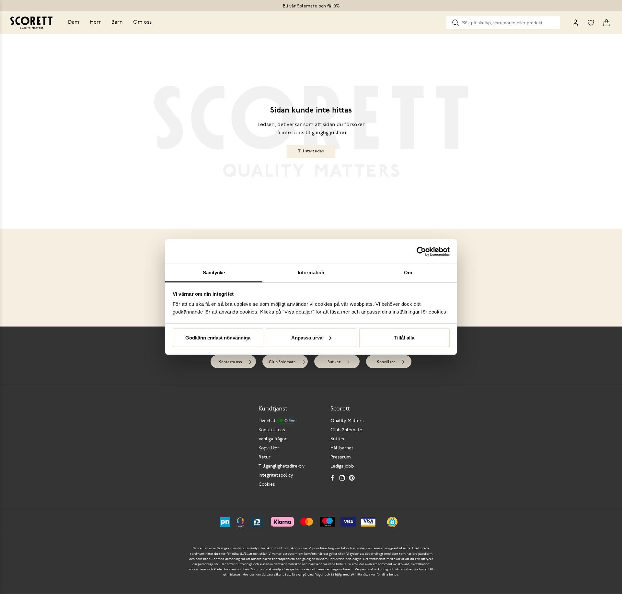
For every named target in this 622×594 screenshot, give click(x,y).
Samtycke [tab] (214, 272)
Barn (117, 22)
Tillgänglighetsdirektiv (282, 466)
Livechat (276, 421)
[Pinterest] (351, 477)
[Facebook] (332, 477)
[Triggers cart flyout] (606, 23)
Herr (95, 22)
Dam (73, 22)
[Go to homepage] (31, 23)
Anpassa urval (307, 337)
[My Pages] (575, 23)
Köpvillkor (386, 362)
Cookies (267, 484)
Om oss (142, 22)
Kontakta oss (230, 362)
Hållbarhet (341, 448)
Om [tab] (408, 272)
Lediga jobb (342, 466)
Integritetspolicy (276, 475)
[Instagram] (342, 477)
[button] (392, 522)
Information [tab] (311, 272)
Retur (265, 457)
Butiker (334, 362)
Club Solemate (282, 362)
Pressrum (340, 457)
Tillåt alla (404, 337)
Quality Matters (347, 421)
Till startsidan (311, 151)
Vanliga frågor (273, 439)
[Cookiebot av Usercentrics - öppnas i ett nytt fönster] (421, 251)
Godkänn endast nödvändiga (217, 337)
